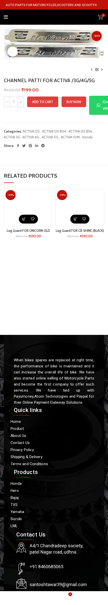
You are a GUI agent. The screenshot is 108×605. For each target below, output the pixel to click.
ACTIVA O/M (45, 70)
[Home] (51, 421)
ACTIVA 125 (31, 131)
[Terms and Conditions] (51, 463)
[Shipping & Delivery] (51, 456)
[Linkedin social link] (37, 145)
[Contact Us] (51, 442)
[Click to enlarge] (13, 52)
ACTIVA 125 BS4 (54, 131)
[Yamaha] (51, 511)
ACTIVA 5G (50, 137)
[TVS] (51, 504)
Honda (25, 70)
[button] (24, 219)
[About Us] (51, 435)
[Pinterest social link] (30, 145)
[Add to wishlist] (32, 219)
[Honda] (51, 483)
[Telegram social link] (43, 145)
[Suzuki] (51, 518)
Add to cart (42, 102)
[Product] (51, 428)
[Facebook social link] (18, 145)
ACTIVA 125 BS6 (80, 131)
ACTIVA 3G (12, 137)
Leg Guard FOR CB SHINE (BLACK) (80, 231)
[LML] (51, 525)
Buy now (74, 102)
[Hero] (51, 490)
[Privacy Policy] (51, 449)
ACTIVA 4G (31, 137)
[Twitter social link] (24, 145)
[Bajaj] (51, 497)
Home (9, 70)
